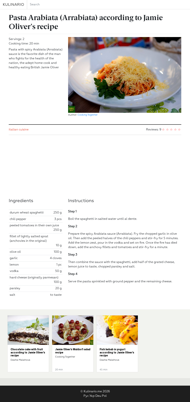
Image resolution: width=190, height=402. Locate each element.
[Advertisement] (95, 167)
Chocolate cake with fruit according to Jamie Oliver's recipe (28, 352)
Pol (104, 396)
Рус (86, 396)
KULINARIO (13, 5)
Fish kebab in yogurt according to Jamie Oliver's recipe (117, 352)
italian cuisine (19, 129)
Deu (98, 396)
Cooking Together (88, 115)
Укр (92, 396)
